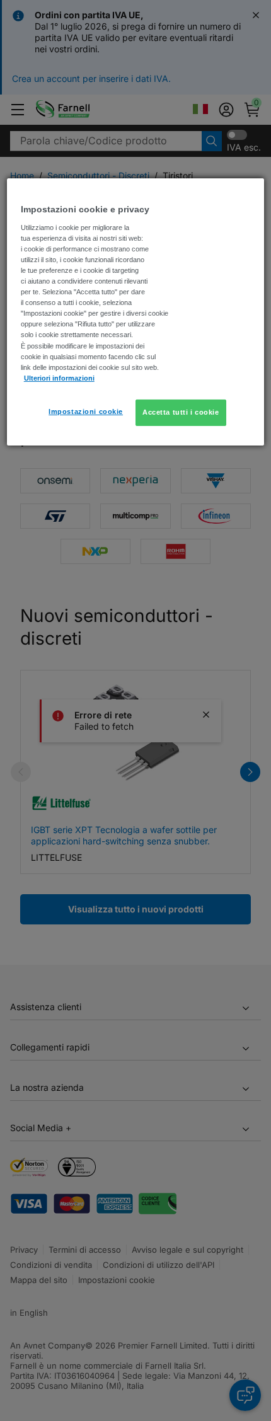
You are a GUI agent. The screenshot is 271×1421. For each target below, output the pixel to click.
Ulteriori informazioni (59, 378)
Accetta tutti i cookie (180, 412)
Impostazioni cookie (86, 411)
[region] (136, 311)
